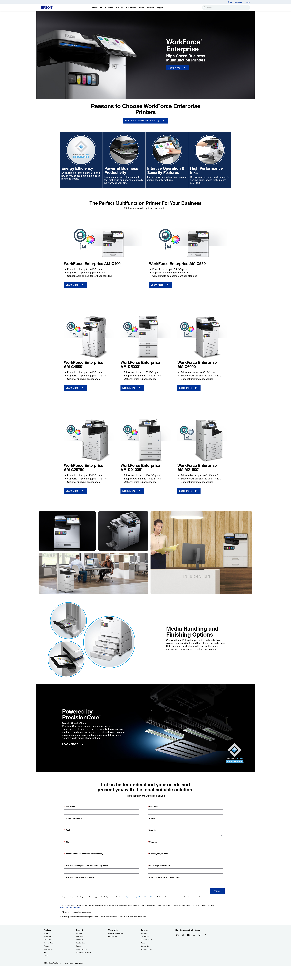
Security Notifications (83, 952)
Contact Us (145, 946)
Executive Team (146, 940)
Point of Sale (48, 943)
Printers (46, 933)
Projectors (47, 936)
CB (231, 2)
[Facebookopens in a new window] (177, 935)
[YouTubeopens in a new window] (188, 935)
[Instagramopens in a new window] (199, 935)
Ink (45, 952)
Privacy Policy (78, 963)
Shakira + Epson (146, 949)
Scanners (47, 940)
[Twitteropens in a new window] (183, 935)
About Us (144, 933)
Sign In (248, 2)
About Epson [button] (238, 2)
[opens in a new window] (205, 935)
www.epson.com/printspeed (70, 907)
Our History (145, 936)
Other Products (81, 949)
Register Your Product (116, 933)
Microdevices (48, 949)
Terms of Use (69, 963)
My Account (112, 936)
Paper (46, 956)
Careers (143, 943)
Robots (46, 946)
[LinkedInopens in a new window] (194, 935)
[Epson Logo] (47, 7)
